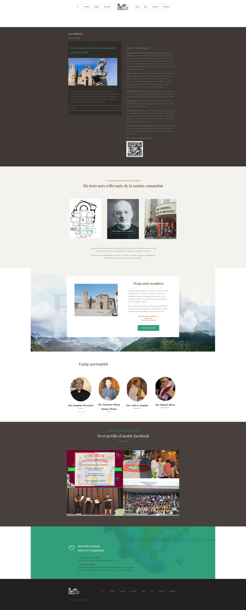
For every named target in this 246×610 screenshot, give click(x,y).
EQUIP (137, 7)
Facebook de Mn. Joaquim (144, 131)
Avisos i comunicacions (138, 48)
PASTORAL (107, 7)
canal (140, 66)
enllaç (141, 69)
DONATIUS (166, 7)
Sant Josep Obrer (127, 258)
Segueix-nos (123, 441)
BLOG (145, 7)
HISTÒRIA (86, 7)
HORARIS (96, 7)
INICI (78, 7)
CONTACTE (155, 7)
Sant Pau (117, 258)
